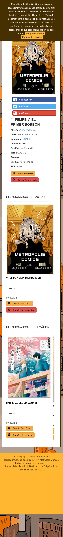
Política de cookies (32, 37)
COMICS (27, 138)
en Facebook (25, 99)
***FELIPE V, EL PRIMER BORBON (23, 277)
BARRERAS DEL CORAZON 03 (21, 402)
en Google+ (25, 113)
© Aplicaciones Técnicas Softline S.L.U (39, 468)
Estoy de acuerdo (35, 33)
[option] (30, 260)
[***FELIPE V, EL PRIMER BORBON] (34, 62)
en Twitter (24, 106)
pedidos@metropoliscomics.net (19, 459)
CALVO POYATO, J (28, 129)
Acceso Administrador (16, 466)
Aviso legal (18, 456)
